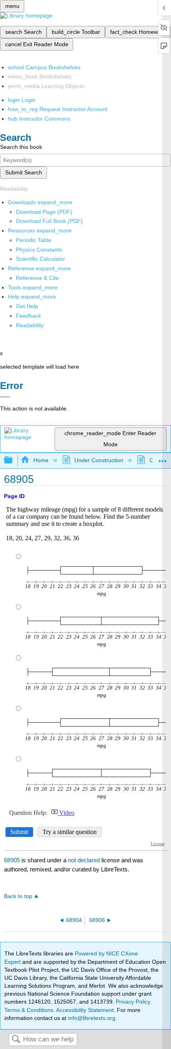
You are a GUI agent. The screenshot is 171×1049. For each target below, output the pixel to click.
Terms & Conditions (28, 1010)
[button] (28, 316)
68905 (12, 860)
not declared (84, 860)
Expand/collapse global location (162, 458)
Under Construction (99, 460)
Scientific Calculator (40, 259)
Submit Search (23, 172)
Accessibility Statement (85, 1010)
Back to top (18, 896)
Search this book (21, 147)
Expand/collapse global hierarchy (13, 460)
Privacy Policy (133, 1001)
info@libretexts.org (90, 1018)
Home (41, 460)
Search (16, 1039)
